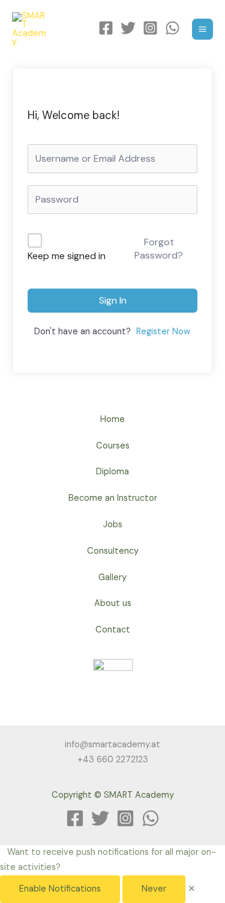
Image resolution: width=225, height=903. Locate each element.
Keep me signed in (67, 255)
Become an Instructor (112, 498)
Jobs (112, 524)
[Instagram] (150, 27)
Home (112, 419)
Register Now (163, 331)
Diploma (112, 471)
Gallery (112, 577)
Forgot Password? (158, 249)
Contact (112, 629)
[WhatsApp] (172, 27)
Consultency (113, 551)
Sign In (113, 300)
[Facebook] (105, 27)
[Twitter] (128, 27)
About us (112, 603)
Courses (113, 446)
